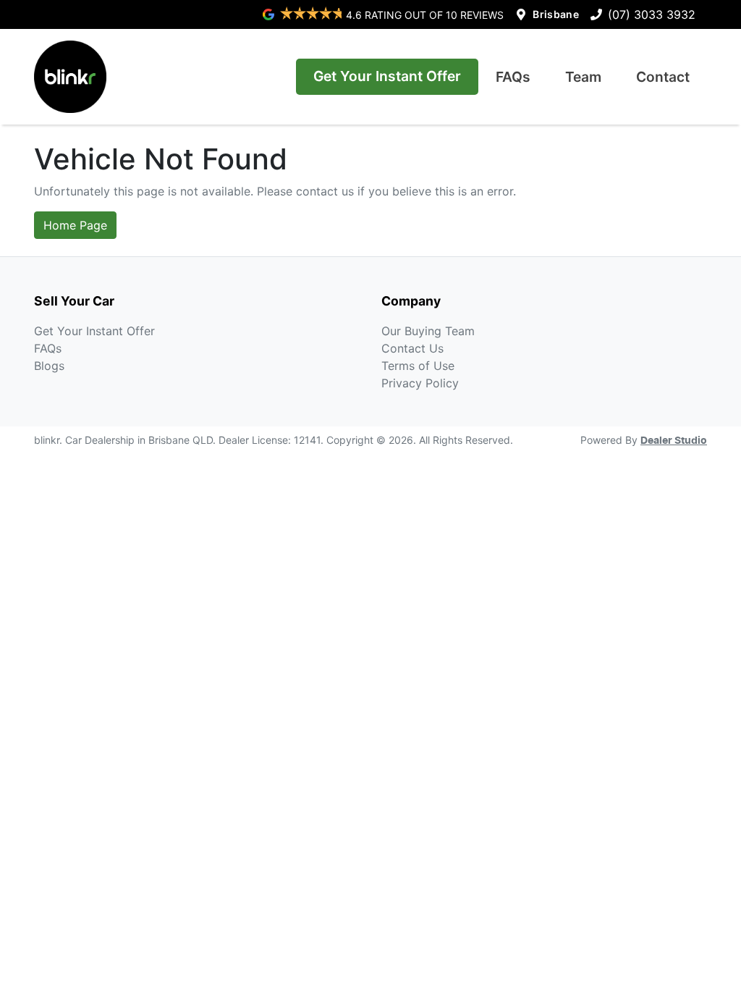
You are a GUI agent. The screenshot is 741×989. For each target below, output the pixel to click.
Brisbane (556, 14)
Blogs (49, 365)
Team (583, 76)
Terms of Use (417, 365)
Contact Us (412, 348)
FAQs (513, 76)
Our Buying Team (428, 331)
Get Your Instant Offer (387, 76)
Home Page (75, 225)
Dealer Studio (673, 441)
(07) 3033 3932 (651, 14)
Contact (663, 76)
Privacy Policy (420, 383)
